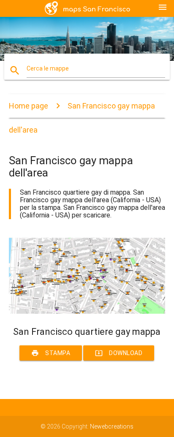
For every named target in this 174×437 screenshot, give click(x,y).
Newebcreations (111, 426)
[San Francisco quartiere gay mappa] (87, 311)
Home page (28, 105)
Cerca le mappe (48, 68)
